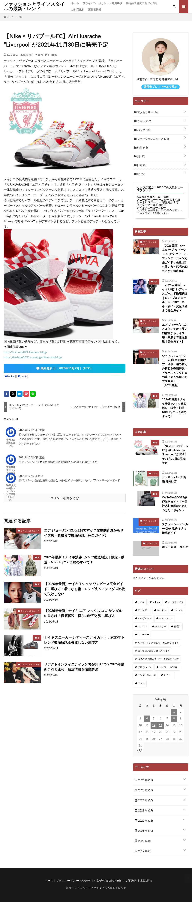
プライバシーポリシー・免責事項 (102, 3)
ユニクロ (142, 626)
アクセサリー (147, 112)
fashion (10, 376)
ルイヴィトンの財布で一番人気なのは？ (158, 643)
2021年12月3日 (28, 476)
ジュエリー (160, 626)
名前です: (142, 79)
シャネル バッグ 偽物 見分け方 (174, 479)
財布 (141, 165)
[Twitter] (13, 394)
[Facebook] (6, 394)
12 (153, 725)
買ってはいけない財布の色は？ (153, 651)
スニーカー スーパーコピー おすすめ (158, 200)
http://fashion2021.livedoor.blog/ (25, 352)
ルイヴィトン (144, 618)
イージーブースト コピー (151, 205)
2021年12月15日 (29, 430)
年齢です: (167, 79)
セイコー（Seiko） (168, 667)
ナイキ (23, 376)
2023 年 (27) (145, 810)
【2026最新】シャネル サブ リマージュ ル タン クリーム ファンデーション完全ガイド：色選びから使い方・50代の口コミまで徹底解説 (175, 258)
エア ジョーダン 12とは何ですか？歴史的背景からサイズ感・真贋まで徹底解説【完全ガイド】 (84, 533)
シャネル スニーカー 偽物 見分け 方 (157, 202)
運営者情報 (94, 9)
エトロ (141, 683)
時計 (142, 147)
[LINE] (33, 394)
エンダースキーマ (147, 675)
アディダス (143, 610)
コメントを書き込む (64, 498)
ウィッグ (144, 121)
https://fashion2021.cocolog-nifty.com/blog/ (33, 357)
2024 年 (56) (145, 800)
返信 (42, 430)
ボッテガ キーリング (175, 547)
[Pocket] (26, 394)
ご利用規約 (77, 9)
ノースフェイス (175, 602)
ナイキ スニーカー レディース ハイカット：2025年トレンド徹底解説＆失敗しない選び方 (84, 640)
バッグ (143, 130)
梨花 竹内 (28, 55)
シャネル (161, 610)
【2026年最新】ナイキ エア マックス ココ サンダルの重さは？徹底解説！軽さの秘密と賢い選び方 (83, 613)
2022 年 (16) (145, 821)
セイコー (168, 675)
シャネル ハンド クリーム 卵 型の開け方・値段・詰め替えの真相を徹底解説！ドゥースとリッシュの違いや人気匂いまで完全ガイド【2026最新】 (174, 370)
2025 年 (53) (145, 790)
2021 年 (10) (145, 831)
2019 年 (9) (144, 851)
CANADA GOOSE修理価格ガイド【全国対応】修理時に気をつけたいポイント (174, 504)
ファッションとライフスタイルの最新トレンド (34, 6)
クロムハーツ (144, 667)
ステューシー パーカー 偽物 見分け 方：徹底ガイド (175, 528)
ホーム (75, 3)
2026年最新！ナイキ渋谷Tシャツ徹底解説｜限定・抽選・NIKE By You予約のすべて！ (84, 560)
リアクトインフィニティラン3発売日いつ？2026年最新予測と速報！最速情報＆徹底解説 (84, 667)
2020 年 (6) (144, 841)
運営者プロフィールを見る (160, 86)
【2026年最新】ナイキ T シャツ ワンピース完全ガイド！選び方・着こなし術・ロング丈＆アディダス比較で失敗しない (84, 589)
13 (160, 725)
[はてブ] (19, 394)
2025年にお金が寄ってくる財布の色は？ (158, 659)
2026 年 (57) (145, 780)
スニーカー (143, 634)
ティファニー (166, 618)
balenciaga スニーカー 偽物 (153, 197)
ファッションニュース (30, 531)
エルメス (178, 610)
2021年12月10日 (29, 457)
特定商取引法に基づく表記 (142, 3)
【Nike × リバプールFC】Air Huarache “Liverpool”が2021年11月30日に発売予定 (175, 454)
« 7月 (140, 750)
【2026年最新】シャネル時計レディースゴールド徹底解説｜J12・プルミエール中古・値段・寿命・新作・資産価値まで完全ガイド (174, 298)
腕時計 (177, 626)
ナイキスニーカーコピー (151, 207)
